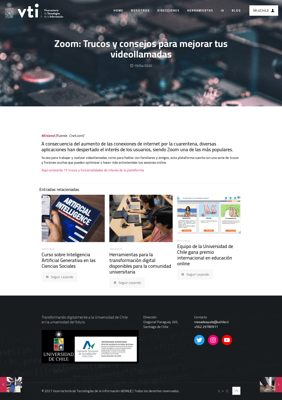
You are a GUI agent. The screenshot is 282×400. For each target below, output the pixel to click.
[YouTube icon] (223, 391)
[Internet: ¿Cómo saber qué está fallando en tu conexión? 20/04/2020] (271, 384)
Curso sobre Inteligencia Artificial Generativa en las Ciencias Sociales (69, 260)
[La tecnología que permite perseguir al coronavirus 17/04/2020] (11, 384)
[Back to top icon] (236, 391)
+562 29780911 (206, 327)
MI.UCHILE (261, 10)
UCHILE (126, 391)
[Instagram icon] (227, 391)
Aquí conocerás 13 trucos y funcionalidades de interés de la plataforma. (92, 170)
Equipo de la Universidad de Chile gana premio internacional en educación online (205, 255)
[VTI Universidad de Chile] (34, 10)
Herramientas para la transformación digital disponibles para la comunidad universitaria (140, 263)
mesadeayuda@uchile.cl (211, 322)
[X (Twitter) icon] (219, 391)
